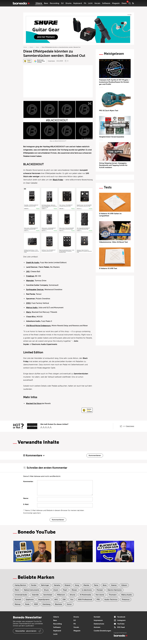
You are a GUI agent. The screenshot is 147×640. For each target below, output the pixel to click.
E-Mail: (26, 504)
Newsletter (25, 631)
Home (25, 47)
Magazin (116, 3)
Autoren (97, 627)
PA (85, 3)
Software (106, 3)
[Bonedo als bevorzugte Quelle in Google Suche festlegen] (39, 61)
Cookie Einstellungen (102, 631)
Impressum (98, 620)
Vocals (97, 3)
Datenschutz (99, 624)
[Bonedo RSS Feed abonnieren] (133, 3)
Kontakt (97, 617)
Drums (68, 3)
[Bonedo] (21, 3)
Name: (26, 498)
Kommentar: (28, 481)
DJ (62, 3)
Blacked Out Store (33, 403)
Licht (90, 3)
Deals (124, 3)
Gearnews (51, 61)
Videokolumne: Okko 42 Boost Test (113, 242)
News (37, 47)
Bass (46, 3)
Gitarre (39, 3)
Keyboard (77, 3)
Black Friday (58, 180)
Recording (54, 3)
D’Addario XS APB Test (108, 268)
